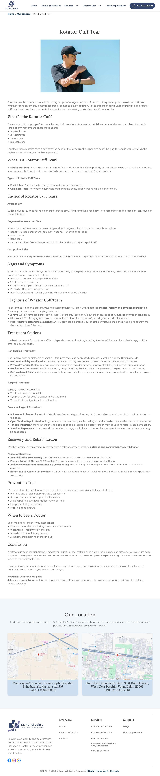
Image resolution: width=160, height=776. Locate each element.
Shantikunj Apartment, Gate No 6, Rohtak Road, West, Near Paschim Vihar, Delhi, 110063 (117, 684)
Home (11, 14)
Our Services (23, 14)
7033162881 (122, 690)
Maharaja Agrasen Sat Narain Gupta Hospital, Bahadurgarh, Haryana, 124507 (43, 684)
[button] (9, 760)
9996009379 (48, 690)
